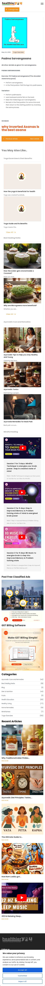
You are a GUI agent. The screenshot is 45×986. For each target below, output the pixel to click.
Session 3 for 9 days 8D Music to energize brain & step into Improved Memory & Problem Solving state (21, 557)
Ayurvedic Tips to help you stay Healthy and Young (21, 356)
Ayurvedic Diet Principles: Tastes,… (17, 797)
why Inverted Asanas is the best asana (20, 128)
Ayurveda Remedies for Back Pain (18, 422)
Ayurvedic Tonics (11, 389)
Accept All (22, 970)
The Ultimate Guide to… (12, 837)
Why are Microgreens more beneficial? (20, 305)
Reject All (23, 981)
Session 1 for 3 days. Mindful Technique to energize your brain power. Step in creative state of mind (22, 467)
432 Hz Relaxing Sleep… (12, 916)
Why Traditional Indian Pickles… (16, 758)
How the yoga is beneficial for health (19, 191)
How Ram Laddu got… (11, 876)
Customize (22, 976)
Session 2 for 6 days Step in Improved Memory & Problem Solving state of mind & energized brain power (22, 512)
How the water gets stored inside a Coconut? (19, 272)
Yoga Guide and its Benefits (15, 223)
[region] (22, 968)
